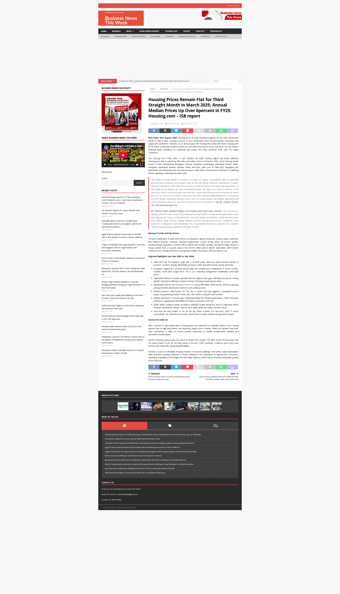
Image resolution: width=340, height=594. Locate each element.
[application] (123, 155)
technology (171, 31)
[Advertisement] (170, 59)
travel (186, 31)
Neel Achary (107, 172)
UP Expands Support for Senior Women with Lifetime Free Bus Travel (132, 439)
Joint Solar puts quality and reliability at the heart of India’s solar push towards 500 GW (139, 468)
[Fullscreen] (141, 164)
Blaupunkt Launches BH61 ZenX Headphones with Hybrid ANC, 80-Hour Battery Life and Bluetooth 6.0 (123, 271)
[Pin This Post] (187, 130)
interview (105, 36)
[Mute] (137, 164)
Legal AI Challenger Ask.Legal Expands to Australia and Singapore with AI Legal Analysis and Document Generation (123, 247)
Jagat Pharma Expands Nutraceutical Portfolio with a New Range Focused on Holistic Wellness (142, 447)
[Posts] (124, 426)
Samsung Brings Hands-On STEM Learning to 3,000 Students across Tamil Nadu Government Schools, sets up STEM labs (122, 200)
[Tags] (170, 426)
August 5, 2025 (157, 123)
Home (104, 31)
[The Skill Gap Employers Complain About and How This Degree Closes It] (169, 406)
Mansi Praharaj (173, 123)
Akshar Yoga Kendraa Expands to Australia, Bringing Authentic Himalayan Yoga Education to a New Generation (123, 285)
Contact (200, 31)
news (129, 31)
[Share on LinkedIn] (176, 130)
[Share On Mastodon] (232, 130)
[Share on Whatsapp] (221, 130)
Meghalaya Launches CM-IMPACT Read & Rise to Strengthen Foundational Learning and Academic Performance (123, 340)
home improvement (149, 31)
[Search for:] (225, 81)
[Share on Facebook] (154, 130)
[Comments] (215, 426)
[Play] (105, 164)
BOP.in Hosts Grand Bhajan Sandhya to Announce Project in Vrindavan (133, 455)
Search (104, 178)
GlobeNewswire (120, 36)
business (116, 31)
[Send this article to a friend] (198, 130)
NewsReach (216, 31)
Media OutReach (138, 36)
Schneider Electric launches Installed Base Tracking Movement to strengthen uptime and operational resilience (121, 224)
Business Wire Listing (187, 36)
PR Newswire (155, 36)
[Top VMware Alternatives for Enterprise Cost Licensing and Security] (181, 406)
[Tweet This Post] (165, 130)
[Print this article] (210, 130)
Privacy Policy (221, 36)
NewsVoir (169, 36)
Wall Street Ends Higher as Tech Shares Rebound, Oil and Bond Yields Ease (135, 472)
